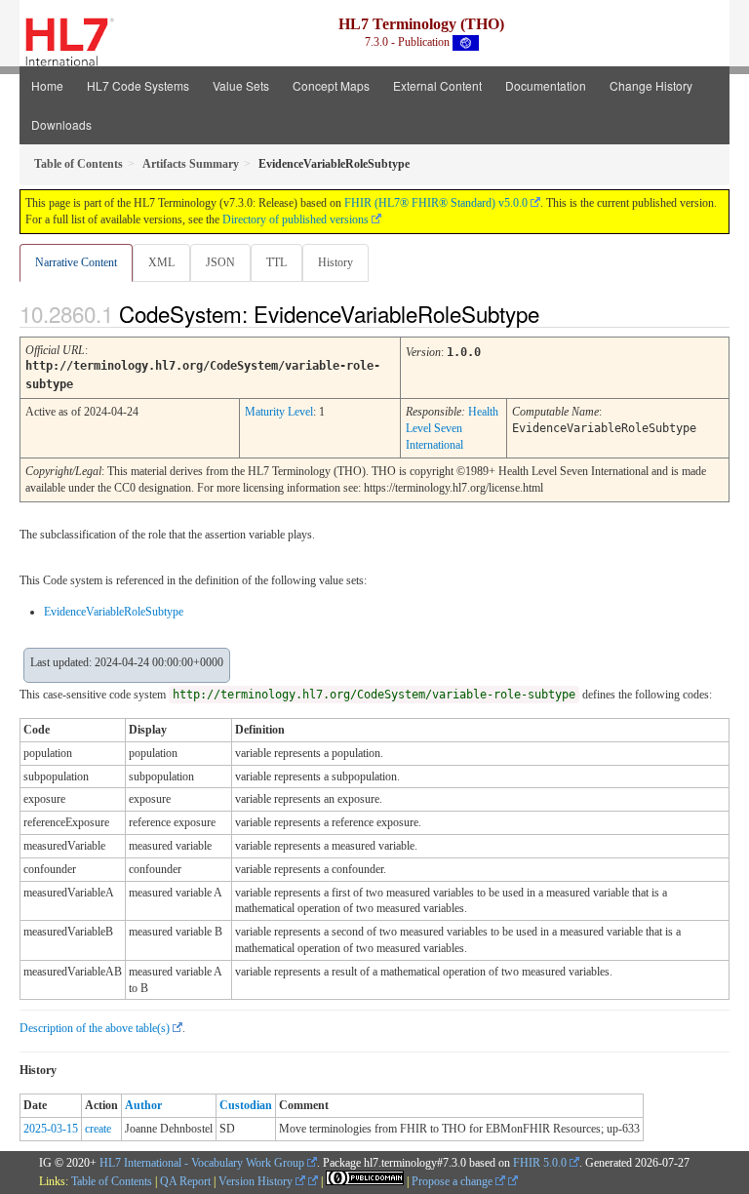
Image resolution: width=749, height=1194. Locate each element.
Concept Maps (331, 85)
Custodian (245, 1105)
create (98, 1128)
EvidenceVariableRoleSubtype (113, 611)
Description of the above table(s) (95, 1028)
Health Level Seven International (452, 428)
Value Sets (241, 85)
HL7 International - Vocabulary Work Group (201, 1163)
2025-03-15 (50, 1128)
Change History (651, 85)
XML (161, 262)
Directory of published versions (295, 219)
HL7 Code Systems (138, 85)
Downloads (61, 124)
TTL (276, 262)
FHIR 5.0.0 (540, 1163)
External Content (437, 85)
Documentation (545, 85)
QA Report (185, 1181)
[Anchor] (556, 313)
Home (47, 85)
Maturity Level (279, 411)
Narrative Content (76, 262)
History (335, 262)
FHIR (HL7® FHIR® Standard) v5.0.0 (436, 203)
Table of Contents (111, 1181)
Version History (257, 1181)
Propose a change (453, 1181)
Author (143, 1105)
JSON (220, 262)
